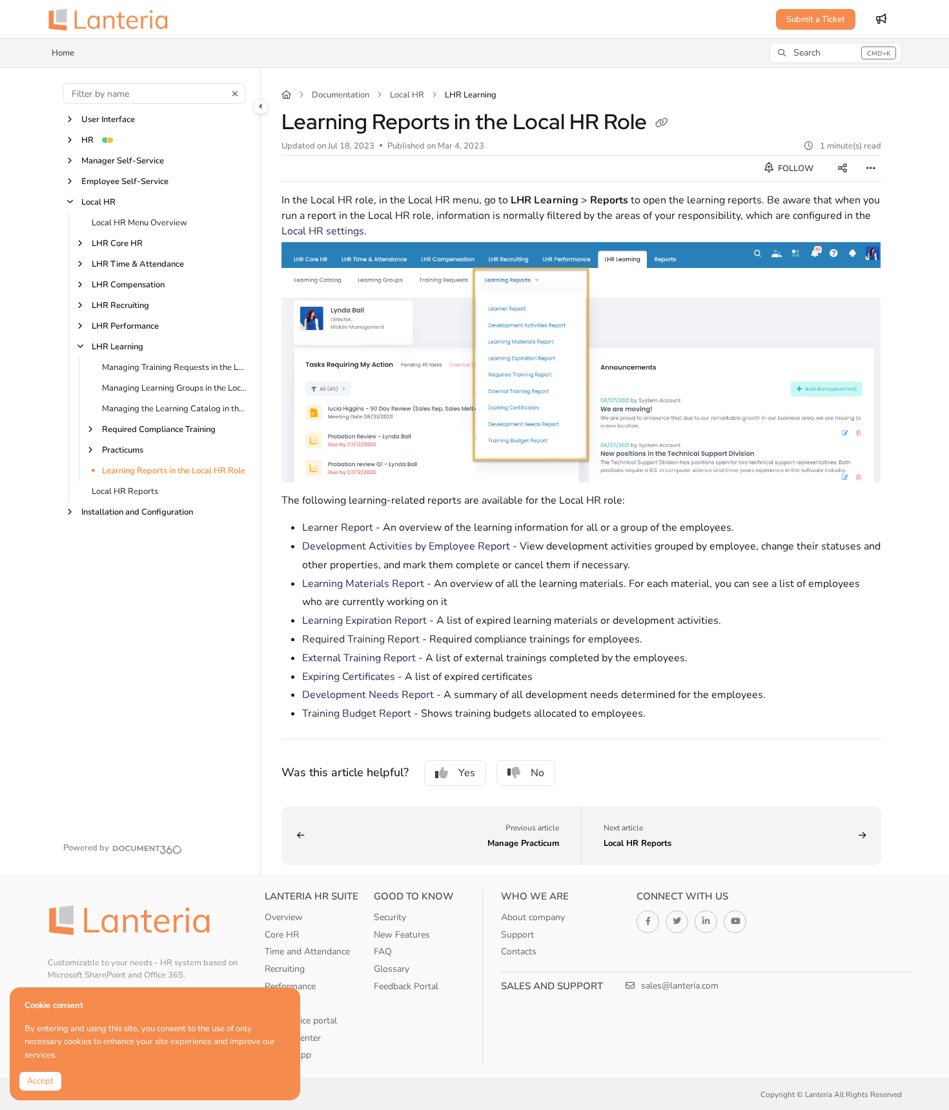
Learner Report (337, 527)
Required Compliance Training (159, 429)
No (537, 773)
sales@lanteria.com (678, 986)
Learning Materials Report (363, 584)
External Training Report (360, 658)
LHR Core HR (117, 243)
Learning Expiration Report (364, 620)
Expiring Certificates (348, 677)
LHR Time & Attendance (138, 264)
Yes (466, 773)
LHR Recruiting (120, 305)
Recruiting (285, 969)
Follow (794, 168)
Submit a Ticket (815, 19)
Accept (40, 1081)
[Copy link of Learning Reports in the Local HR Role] (661, 124)
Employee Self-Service (124, 181)
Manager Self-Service (122, 161)
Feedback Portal (406, 986)
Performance (290, 986)
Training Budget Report (356, 713)
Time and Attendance (307, 951)
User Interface (108, 119)
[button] (835, 53)
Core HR (282, 935)
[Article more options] (871, 168)
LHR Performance (125, 326)
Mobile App (288, 1055)
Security (390, 917)
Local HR (98, 202)
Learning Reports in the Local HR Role (173, 471)
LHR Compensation (128, 285)
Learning (282, 1003)
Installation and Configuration (137, 512)
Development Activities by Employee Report (406, 546)
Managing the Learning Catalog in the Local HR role (175, 409)
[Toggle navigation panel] (261, 106)
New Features (402, 935)
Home (63, 53)
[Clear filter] (235, 93)
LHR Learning (117, 347)
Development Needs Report (368, 695)
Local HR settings (322, 231)
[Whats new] (881, 19)
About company (533, 917)
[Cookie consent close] (287, 998)
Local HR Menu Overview (139, 223)
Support (517, 935)
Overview (284, 917)
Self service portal (301, 1020)
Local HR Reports (125, 491)
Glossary (391, 969)
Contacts (518, 951)
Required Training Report (361, 639)
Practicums (122, 450)
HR (87, 140)
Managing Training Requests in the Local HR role (175, 367)
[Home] (112, 19)
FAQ (383, 951)
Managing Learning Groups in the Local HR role (175, 388)
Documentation (340, 95)
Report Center (293, 1038)
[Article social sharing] (842, 168)
